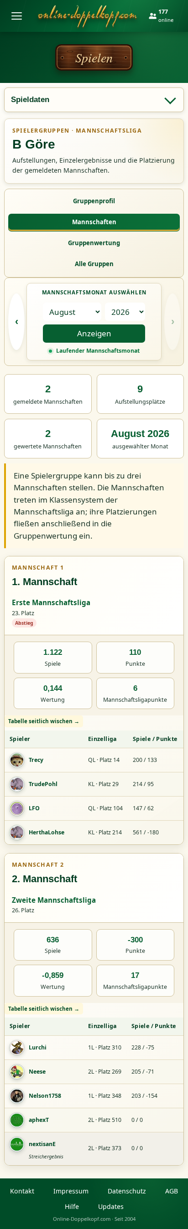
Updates (111, 1206)
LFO (34, 808)
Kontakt (22, 1191)
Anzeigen (94, 333)
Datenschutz (127, 1191)
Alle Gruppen (94, 264)
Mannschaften (94, 222)
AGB (171, 1191)
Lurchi (38, 1047)
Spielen (94, 57)
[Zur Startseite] (87, 16)
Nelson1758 (45, 1096)
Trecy (36, 760)
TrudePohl (43, 784)
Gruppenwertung (94, 243)
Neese (37, 1071)
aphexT (39, 1120)
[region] (94, 779)
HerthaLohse (46, 832)
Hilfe (72, 1206)
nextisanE (42, 1144)
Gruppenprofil (94, 201)
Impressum (71, 1191)
